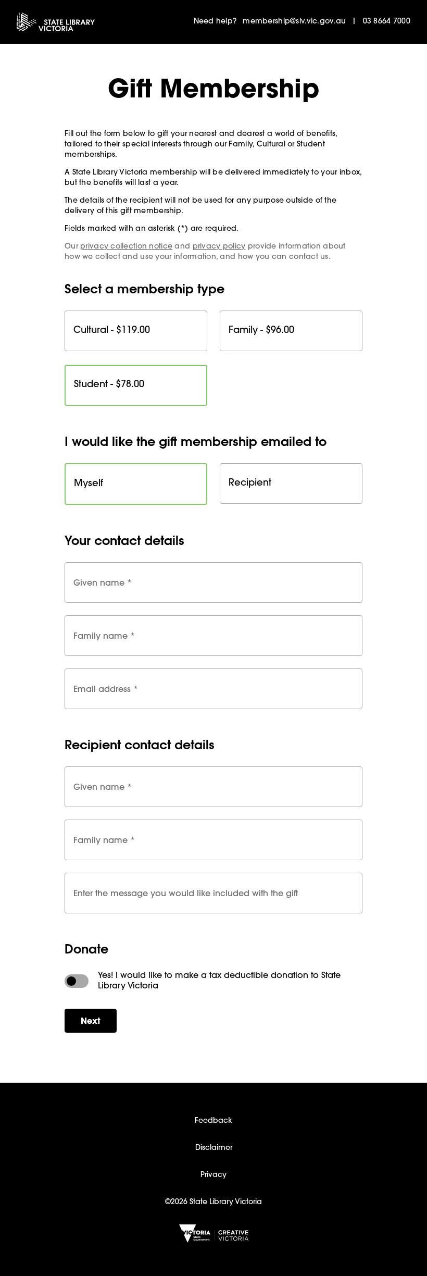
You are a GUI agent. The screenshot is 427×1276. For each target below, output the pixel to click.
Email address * (105, 688)
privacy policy (219, 247)
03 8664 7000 (386, 22)
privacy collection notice (126, 247)
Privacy (213, 1175)
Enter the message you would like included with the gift (185, 892)
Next (91, 1022)
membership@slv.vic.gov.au (294, 22)
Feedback (213, 1121)
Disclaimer (213, 1148)
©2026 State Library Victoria (213, 1202)
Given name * (102, 582)
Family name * (104, 635)
